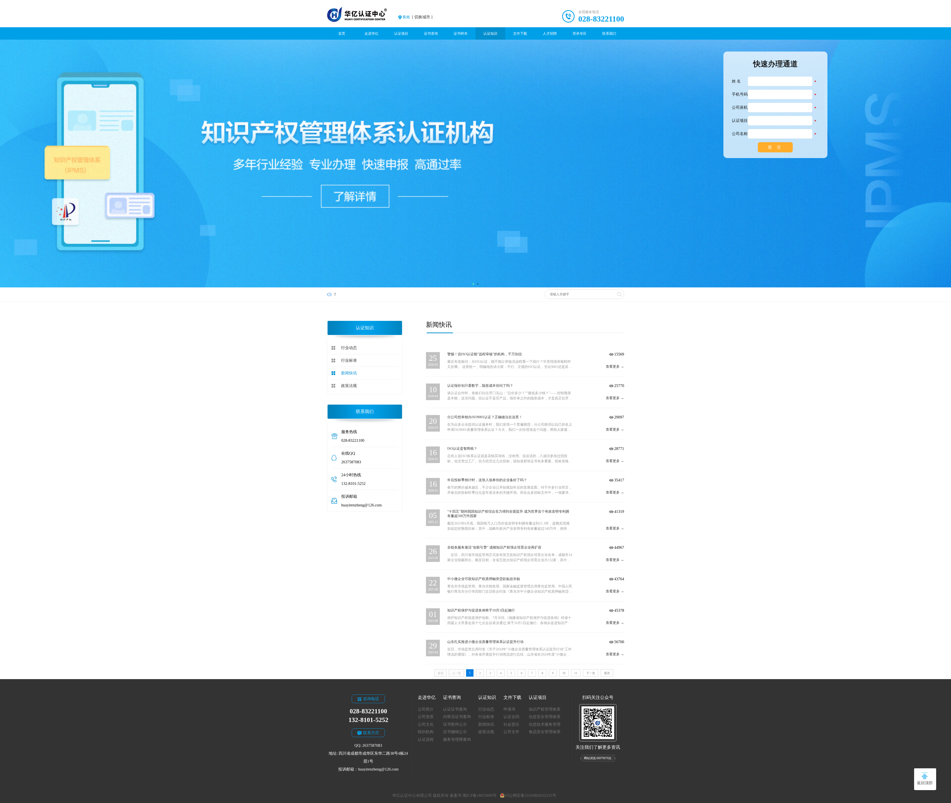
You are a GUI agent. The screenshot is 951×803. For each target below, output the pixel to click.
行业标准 (349, 360)
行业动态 (349, 348)
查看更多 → (615, 366)
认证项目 (401, 33)
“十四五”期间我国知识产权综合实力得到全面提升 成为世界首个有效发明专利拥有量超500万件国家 (508, 514)
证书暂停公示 (455, 724)
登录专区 (579, 33)
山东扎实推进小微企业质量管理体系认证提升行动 (485, 642)
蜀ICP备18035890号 (480, 795)
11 (575, 673)
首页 (341, 33)
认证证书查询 (455, 709)
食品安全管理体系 (544, 732)
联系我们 (609, 33)
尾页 (607, 673)
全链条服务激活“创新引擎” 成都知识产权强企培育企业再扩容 (494, 547)
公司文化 (426, 724)
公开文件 (511, 732)
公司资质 (426, 717)
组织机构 (426, 732)
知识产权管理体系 (544, 709)
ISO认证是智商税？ (462, 448)
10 (563, 673)
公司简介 (426, 709)
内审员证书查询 (457, 717)
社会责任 (511, 724)
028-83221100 (601, 18)
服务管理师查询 (457, 739)
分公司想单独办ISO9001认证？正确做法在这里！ (484, 417)
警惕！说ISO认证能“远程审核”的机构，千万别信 (484, 354)
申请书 (509, 709)
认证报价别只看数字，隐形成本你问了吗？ (480, 386)
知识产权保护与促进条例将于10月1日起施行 (481, 610)
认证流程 (426, 739)
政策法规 (349, 386)
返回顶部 (925, 783)
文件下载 (520, 33)
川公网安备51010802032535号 (530, 795)
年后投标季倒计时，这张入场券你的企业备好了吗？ (487, 480)
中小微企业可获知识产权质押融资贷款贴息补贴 (483, 579)
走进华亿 (371, 33)
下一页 (590, 673)
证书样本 (461, 33)
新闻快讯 (349, 373)
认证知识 (490, 33)
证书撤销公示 (455, 732)
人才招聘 (550, 33)
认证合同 (511, 717)
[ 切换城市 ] (417, 17)
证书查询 (431, 33)
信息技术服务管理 (544, 724)
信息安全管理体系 (544, 717)
